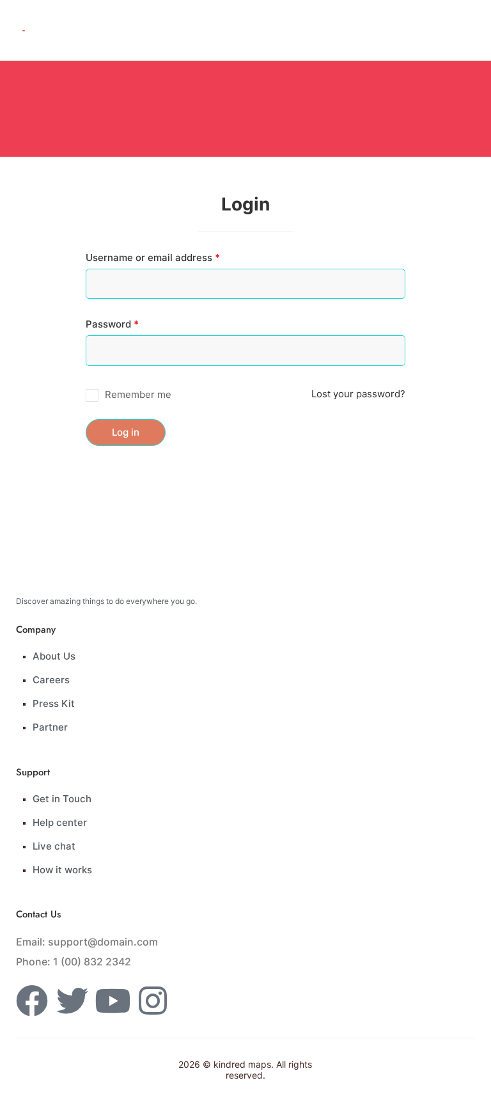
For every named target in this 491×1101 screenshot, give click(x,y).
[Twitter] (72, 1001)
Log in (125, 432)
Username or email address (173, 257)
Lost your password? (358, 394)
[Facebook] (32, 1001)
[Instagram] (153, 1001)
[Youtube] (113, 1001)
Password (133, 324)
